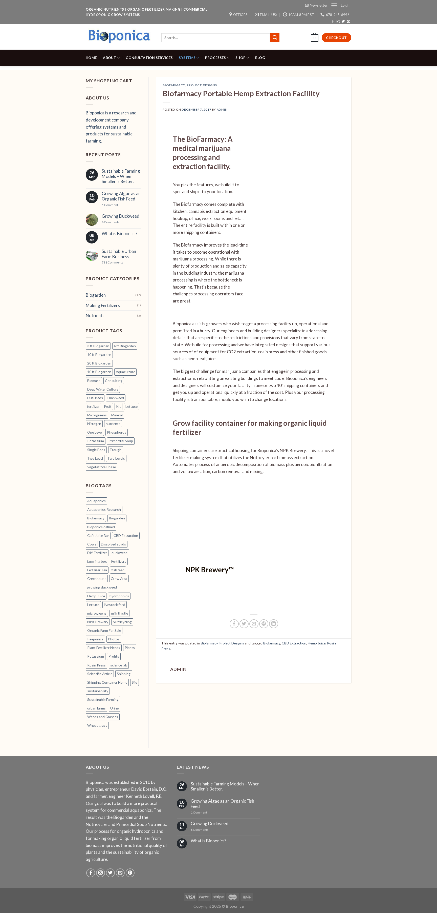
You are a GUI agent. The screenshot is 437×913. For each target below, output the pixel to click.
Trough (115, 450)
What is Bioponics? (119, 233)
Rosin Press (96, 665)
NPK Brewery (97, 622)
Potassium (95, 441)
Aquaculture (125, 372)
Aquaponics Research (104, 509)
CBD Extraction (126, 535)
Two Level (95, 458)
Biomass (93, 380)
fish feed (118, 570)
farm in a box (97, 561)
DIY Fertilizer (97, 553)
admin (222, 109)
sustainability (97, 691)
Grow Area (119, 578)
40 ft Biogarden (99, 372)
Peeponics (95, 639)
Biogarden (96, 295)
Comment (110, 205)
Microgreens (97, 415)
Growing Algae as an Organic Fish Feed (121, 196)
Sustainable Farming (103, 699)
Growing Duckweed (120, 216)
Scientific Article (99, 674)
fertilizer (93, 406)
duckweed (119, 553)
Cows (91, 544)
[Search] (274, 37)
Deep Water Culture (102, 389)
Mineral (117, 415)
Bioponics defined (101, 527)
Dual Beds (95, 398)
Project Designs (202, 85)
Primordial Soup (120, 441)
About (109, 57)
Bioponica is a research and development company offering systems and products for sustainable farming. (111, 127)
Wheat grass (97, 725)
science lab (118, 665)
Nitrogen (94, 423)
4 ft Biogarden (125, 346)
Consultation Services (149, 57)
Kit (118, 406)
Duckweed (115, 398)
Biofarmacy (95, 518)
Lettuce (131, 406)
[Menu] (334, 5)
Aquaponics (96, 501)
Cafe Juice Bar (98, 535)
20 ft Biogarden (99, 363)
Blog (260, 57)
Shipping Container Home (107, 682)
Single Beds (96, 450)
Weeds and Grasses (102, 717)
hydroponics (119, 596)
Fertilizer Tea (97, 570)
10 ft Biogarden (99, 354)
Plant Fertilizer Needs (103, 647)
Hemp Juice (96, 596)
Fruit (108, 406)
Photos (114, 639)
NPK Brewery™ (209, 569)
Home (91, 57)
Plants (130, 647)
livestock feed (114, 604)
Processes (215, 57)
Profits (113, 656)
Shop (240, 57)
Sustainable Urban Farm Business (119, 254)
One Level (94, 432)
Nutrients (95, 315)
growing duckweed (102, 587)
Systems (187, 57)
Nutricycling (122, 622)
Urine (114, 708)
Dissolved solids (113, 544)
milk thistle (119, 613)
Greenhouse (96, 578)
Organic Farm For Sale (104, 630)
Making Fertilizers (103, 305)
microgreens (96, 613)
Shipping (123, 674)
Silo (134, 682)
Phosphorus (116, 432)
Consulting (113, 380)
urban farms (96, 708)
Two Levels (116, 458)
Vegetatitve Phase (101, 467)
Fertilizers (118, 561)
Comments (111, 222)
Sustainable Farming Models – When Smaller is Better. (121, 176)
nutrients (113, 423)
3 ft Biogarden (98, 346)
